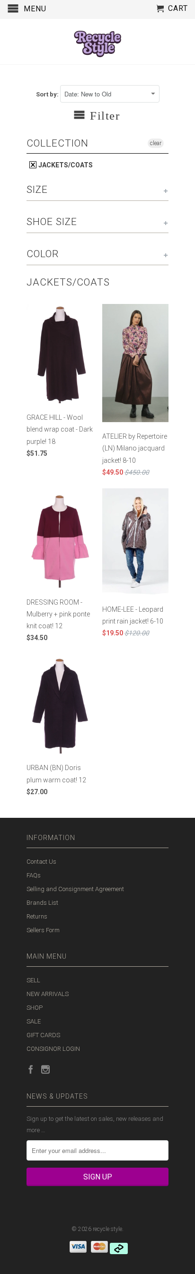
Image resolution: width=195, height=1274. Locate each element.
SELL (33, 980)
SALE (34, 1021)
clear (155, 143)
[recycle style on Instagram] (45, 1069)
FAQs (34, 875)
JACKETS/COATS (65, 165)
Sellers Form (43, 930)
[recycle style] (97, 41)
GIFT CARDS (43, 1035)
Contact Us (41, 861)
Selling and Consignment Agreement (75, 889)
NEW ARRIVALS (48, 993)
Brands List (42, 902)
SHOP (35, 1007)
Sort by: (48, 94)
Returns (37, 916)
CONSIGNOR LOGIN (53, 1048)
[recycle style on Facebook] (31, 1069)
